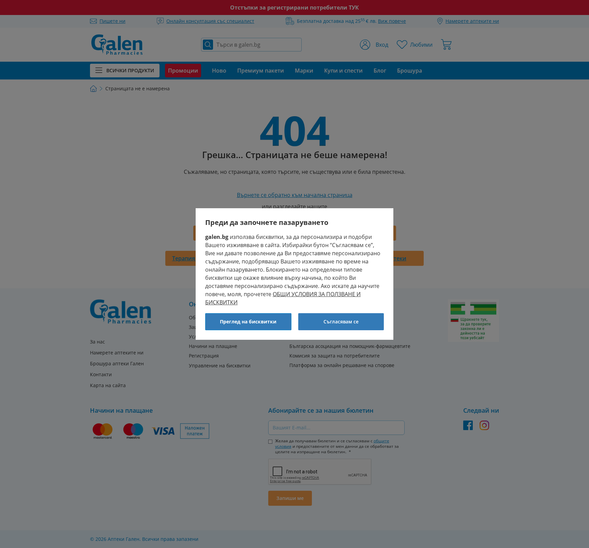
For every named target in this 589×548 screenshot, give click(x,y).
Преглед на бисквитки (248, 321)
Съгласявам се (341, 321)
